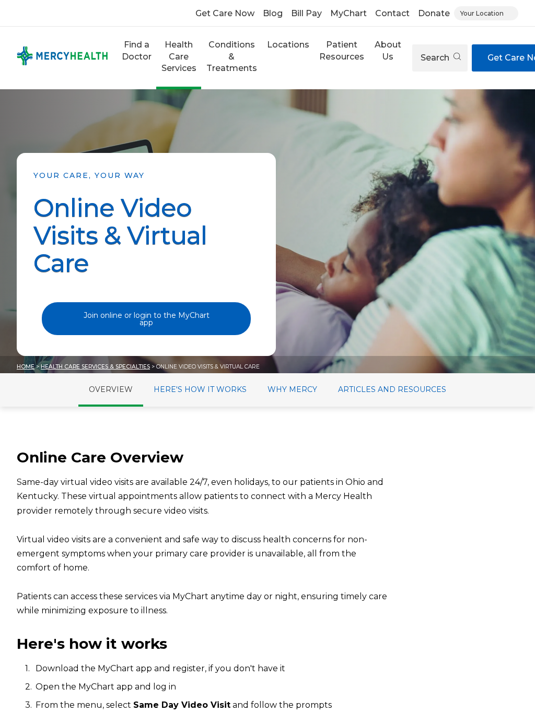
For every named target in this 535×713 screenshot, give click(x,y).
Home (25, 366)
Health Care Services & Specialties (95, 366)
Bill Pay (306, 13)
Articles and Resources (392, 389)
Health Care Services (178, 56)
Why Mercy (292, 389)
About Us (388, 50)
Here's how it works (200, 389)
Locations (288, 45)
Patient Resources (341, 50)
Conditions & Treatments (231, 56)
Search (436, 58)
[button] (136, 58)
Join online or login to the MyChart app (147, 319)
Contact (392, 13)
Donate (434, 13)
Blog (273, 13)
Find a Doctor (137, 50)
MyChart (348, 13)
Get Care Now (224, 13)
